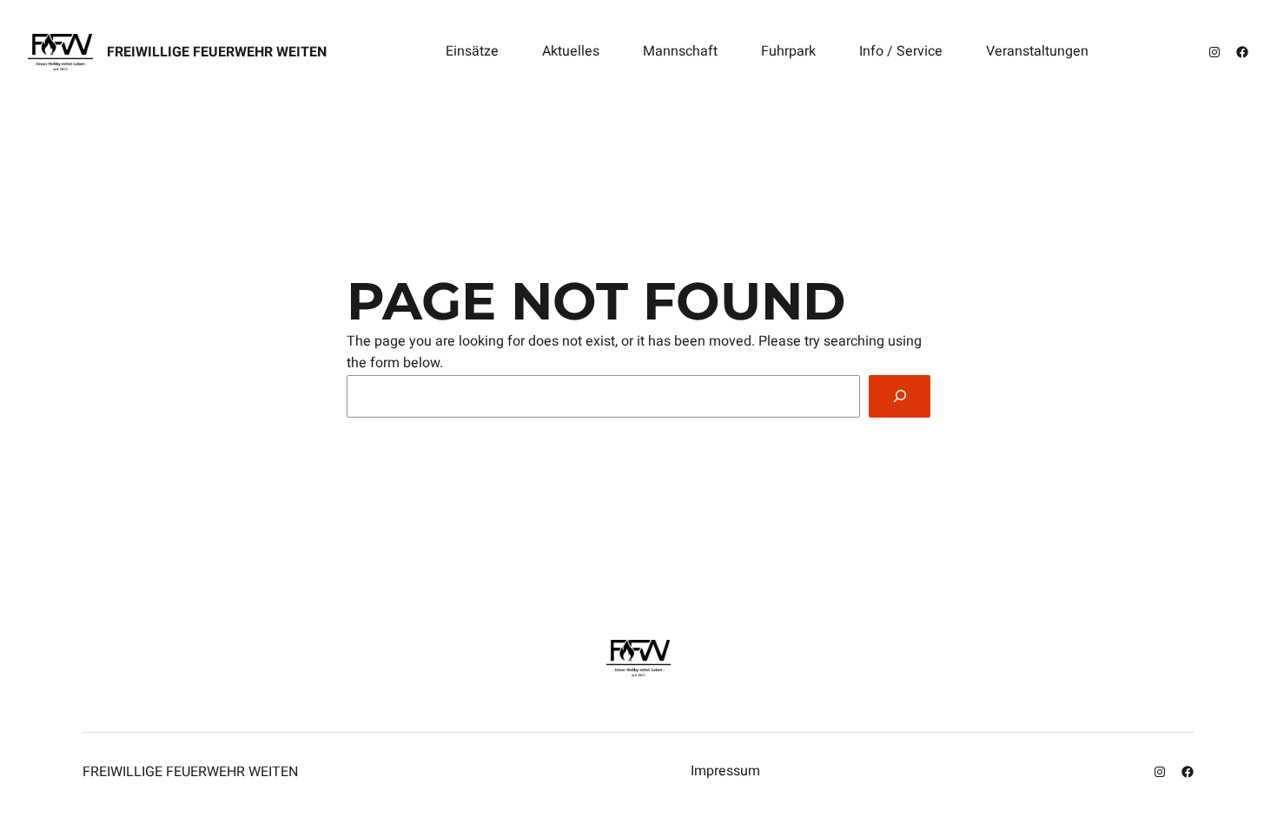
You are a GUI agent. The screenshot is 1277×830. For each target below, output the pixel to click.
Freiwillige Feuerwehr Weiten (217, 52)
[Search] (899, 396)
